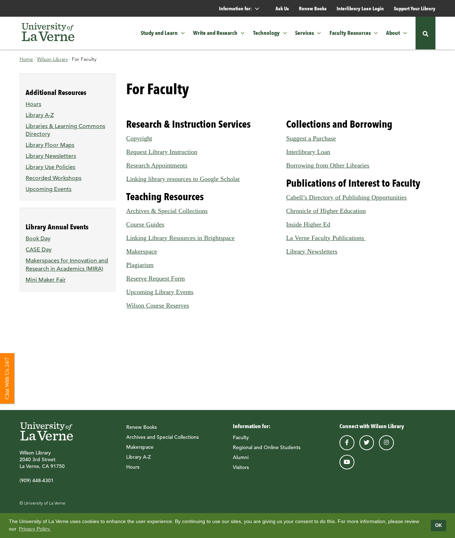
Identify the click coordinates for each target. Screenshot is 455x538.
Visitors (241, 467)
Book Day (38, 238)
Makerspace (141, 251)
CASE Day (39, 249)
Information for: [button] (236, 8)
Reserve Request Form (155, 278)
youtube (347, 462)
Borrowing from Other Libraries (327, 165)
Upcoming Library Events (159, 291)
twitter (367, 442)
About (393, 33)
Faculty (241, 437)
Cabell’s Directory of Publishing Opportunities (346, 197)
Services (304, 33)
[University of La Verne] (48, 33)
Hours (33, 104)
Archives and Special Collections (162, 437)
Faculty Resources (350, 33)
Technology (266, 33)
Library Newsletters (311, 251)
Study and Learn (159, 33)
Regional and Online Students (266, 447)
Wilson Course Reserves (157, 305)
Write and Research (215, 33)
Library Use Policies (50, 167)
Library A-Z (40, 115)
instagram (386, 442)
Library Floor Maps (50, 145)
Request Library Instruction (161, 151)
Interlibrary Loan (308, 151)
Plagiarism (140, 264)
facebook (347, 442)
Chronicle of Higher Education (326, 210)
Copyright (139, 138)
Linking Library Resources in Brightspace (180, 237)
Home (26, 59)
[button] (185, 33)
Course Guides (145, 224)
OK (438, 525)
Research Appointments (156, 165)
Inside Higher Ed (308, 224)
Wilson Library (52, 59)
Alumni (240, 457)
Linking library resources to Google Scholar (183, 178)
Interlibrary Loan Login (360, 8)
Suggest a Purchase (311, 138)
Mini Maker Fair (46, 279)
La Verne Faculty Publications (326, 237)
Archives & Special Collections (167, 210)
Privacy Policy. (35, 529)
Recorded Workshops (53, 178)
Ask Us (282, 8)
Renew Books (313, 8)
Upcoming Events (48, 189)
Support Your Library (414, 8)
